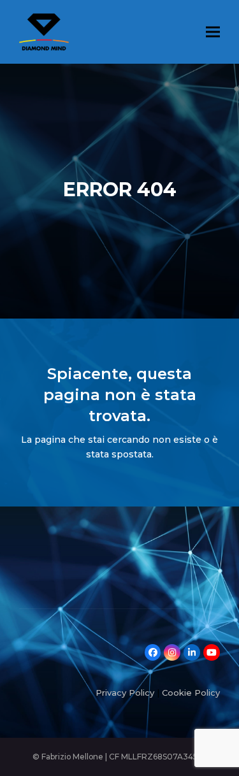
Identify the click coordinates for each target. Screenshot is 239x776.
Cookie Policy (191, 692)
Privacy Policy (125, 692)
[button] (213, 31)
